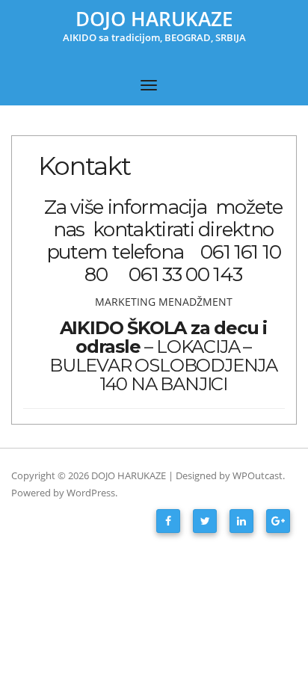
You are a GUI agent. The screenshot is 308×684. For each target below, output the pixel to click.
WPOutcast (257, 475)
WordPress (91, 492)
